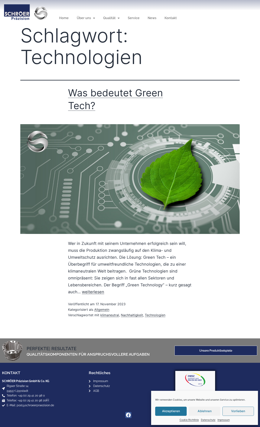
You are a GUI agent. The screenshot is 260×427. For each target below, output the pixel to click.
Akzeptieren (171, 411)
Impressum (224, 419)
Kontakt (171, 18)
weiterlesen (93, 291)
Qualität (109, 18)
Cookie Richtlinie (189, 419)
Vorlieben (238, 411)
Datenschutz (208, 419)
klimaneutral (109, 315)
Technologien (155, 315)
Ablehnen (205, 411)
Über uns (84, 18)
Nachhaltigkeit (132, 315)
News (152, 18)
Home (64, 18)
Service (134, 18)
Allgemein (101, 309)
